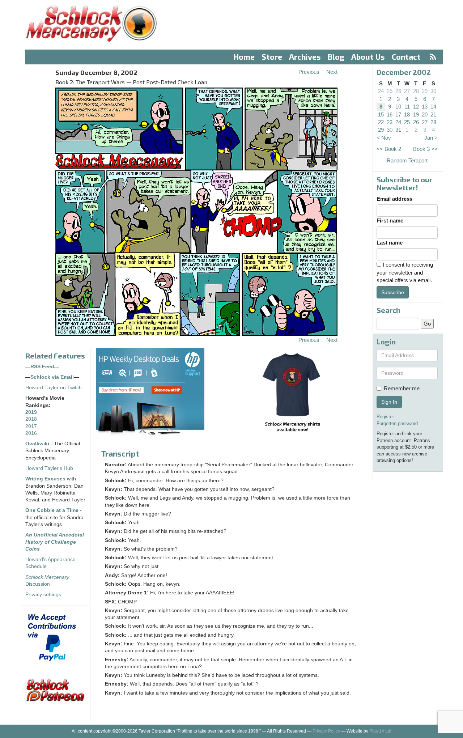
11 (407, 106)
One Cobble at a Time (51, 510)
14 (433, 106)
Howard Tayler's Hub (49, 468)
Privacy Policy (326, 731)
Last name (390, 242)
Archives (305, 56)
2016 (31, 433)
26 (398, 91)
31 (398, 130)
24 (381, 91)
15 (381, 114)
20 (425, 114)
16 (389, 114)
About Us (368, 56)
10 (398, 106)
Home (244, 56)
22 (381, 122)
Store (272, 56)
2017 (31, 426)
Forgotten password (397, 423)
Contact (406, 56)
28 (416, 91)
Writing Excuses (45, 479)
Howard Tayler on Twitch (53, 387)
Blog (336, 56)
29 (425, 91)
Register (385, 416)
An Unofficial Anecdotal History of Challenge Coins (54, 542)
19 (416, 114)
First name (390, 220)
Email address (394, 199)
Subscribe (392, 292)
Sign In (389, 402)
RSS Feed (42, 366)
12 (416, 106)
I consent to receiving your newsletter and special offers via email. (405, 272)
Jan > (431, 138)
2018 (31, 419)
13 (425, 106)
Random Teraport (407, 160)
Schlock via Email (52, 377)
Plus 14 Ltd (380, 731)
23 (389, 122)
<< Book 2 (389, 149)
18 (407, 114)
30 (433, 91)
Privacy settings (43, 594)
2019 (31, 412)
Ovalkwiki (38, 443)
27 (407, 91)
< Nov (384, 138)
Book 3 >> (425, 149)
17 (398, 114)
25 (389, 91)
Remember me (402, 388)
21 (433, 114)
